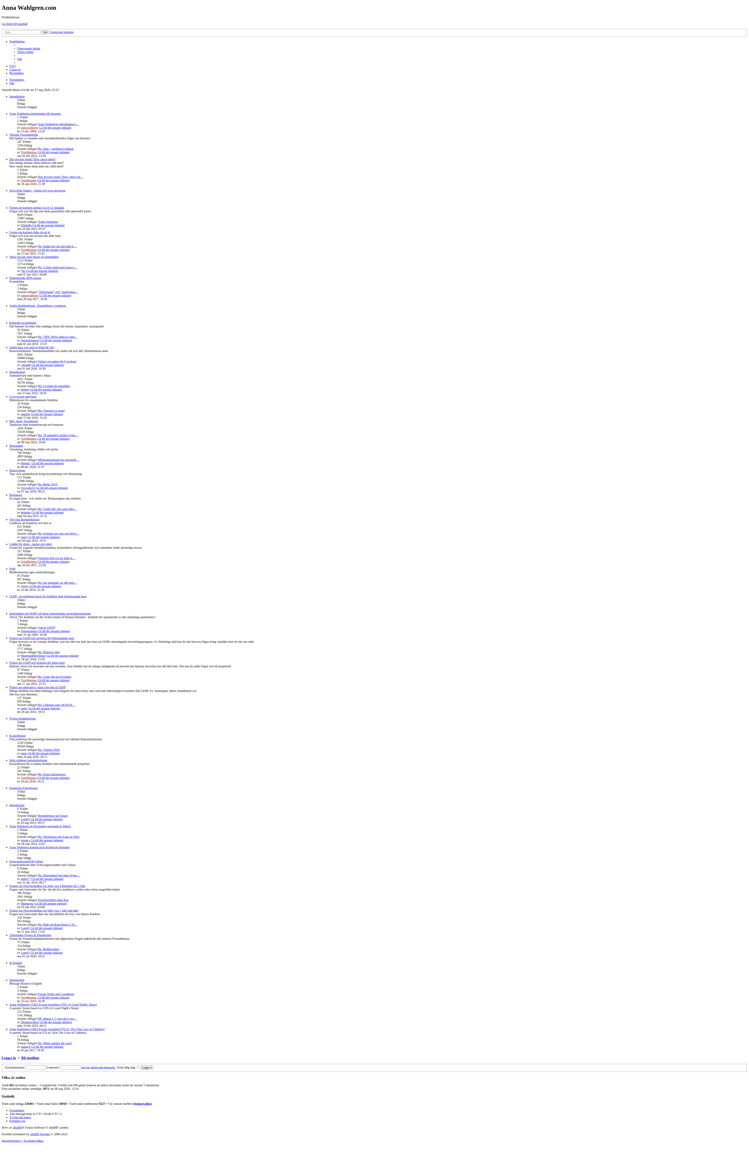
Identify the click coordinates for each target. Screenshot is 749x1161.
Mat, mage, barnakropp (23, 421)
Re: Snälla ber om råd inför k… (57, 246)
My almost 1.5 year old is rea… (57, 1018)
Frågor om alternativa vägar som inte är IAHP (37, 687)
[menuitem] (28, 48)
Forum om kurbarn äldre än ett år (29, 232)
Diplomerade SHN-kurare (25, 278)
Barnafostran (17, 372)
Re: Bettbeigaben (48, 949)
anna (24, 537)
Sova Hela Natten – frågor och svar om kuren (37, 190)
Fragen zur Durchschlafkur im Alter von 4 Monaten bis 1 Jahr (47, 886)
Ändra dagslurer (48, 221)
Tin (23, 271)
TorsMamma (28, 152)
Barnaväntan (17, 470)
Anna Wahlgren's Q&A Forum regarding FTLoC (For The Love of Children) (57, 1029)
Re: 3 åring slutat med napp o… (57, 267)
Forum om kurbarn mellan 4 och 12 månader (36, 207)
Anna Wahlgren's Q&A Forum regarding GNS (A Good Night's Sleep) (53, 1004)
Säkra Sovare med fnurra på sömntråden (34, 257)
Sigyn (24, 586)
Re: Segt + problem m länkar (56, 148)
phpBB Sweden (40, 1134)
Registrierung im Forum (52, 815)
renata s (25, 840)
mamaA (25, 1046)
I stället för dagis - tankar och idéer (30, 544)
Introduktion (17, 96)
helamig (26, 512)
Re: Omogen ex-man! (51, 410)
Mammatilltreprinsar (33, 655)
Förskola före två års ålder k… (56, 558)
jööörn (25, 389)
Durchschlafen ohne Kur (53, 900)
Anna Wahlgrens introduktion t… (58, 124)
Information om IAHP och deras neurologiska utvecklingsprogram (50, 613)
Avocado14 (28, 488)
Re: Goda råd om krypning (54, 676)
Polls (12, 568)
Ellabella (26, 225)
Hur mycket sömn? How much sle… (60, 177)
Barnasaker (16, 445)
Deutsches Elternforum (23, 788)
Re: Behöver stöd (48, 652)
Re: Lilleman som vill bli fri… (56, 705)
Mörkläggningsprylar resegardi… (58, 459)
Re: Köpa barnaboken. (52, 774)
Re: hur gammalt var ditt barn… (57, 582)
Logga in (9, 1058)
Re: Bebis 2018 (47, 484)
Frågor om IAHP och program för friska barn (37, 662)
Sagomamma (29, 631)
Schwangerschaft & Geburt (26, 861)
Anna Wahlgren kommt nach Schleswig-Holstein (39, 847)
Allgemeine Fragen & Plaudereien (30, 935)
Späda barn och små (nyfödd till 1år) (31, 347)
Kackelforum (17, 735)
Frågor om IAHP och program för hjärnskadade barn (41, 638)
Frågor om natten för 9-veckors (57, 361)
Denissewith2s (30, 1022)
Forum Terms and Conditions (56, 994)
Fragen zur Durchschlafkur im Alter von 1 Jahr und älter (43, 910)
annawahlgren (29, 127)
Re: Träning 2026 (49, 749)
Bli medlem (30, 1058)
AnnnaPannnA (30, 340)
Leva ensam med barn (22, 396)
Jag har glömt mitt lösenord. (98, 1067)
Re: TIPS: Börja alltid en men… (58, 337)
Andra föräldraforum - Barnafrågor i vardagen (37, 305)
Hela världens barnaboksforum (28, 760)
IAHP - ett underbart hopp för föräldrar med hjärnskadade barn (47, 596)
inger (24, 708)
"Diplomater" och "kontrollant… (58, 292)
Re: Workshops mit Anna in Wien (58, 836)
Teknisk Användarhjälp (23, 134)
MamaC (26, 463)
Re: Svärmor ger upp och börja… (58, 533)
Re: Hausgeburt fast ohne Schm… (59, 875)
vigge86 (26, 365)
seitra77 (25, 879)
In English (15, 963)
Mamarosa (27, 903)
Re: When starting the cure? (55, 1043)
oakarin (25, 414)
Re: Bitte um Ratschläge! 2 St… (58, 924)
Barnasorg (15, 495)
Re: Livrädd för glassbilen (54, 386)
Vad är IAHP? (47, 627)
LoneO (25, 819)
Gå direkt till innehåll (15, 24)
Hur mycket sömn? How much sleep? (32, 159)
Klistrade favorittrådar (22, 322)
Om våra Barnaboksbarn (24, 519)
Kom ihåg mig (126, 1067)
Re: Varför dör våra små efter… (57, 509)
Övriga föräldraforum (22, 718)
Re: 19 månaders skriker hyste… (58, 435)
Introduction (16, 805)
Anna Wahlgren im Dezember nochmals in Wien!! (40, 826)
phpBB (17, 1127)
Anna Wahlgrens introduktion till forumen (35, 113)
